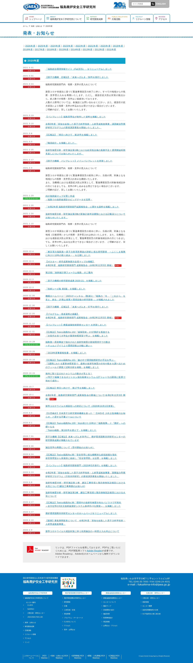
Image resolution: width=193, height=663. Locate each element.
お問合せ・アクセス (110, 626)
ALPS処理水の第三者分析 (151, 614)
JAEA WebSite (44, 657)
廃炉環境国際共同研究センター (75, 598)
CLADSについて (70, 622)
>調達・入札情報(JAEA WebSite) (96, 657)
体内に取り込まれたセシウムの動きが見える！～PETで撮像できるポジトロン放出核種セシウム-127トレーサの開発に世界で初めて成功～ (85, 377)
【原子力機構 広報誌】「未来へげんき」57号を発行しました (77, 307)
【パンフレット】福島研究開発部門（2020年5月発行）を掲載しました (81, 465)
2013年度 (87, 49)
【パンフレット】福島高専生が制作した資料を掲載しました (76, 117)
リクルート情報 (30, 634)
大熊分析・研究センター (36, 613)
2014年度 (75, 49)
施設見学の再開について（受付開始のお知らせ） (70, 447)
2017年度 (40, 49)
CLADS (30, 605)
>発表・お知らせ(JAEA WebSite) (59, 657)
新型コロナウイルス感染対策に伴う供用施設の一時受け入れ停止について (82, 531)
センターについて (109, 602)
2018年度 (28, 49)
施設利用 (106, 614)
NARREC (30, 609)
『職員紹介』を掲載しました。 (61, 143)
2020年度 (105, 46)
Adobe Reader (94, 551)
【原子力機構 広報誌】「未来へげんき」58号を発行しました (77, 77)
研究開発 (67, 602)
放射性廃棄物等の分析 (150, 610)
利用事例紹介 (108, 618)
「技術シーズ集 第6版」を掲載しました (65, 289)
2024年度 (55, 46)
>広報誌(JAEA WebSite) (113, 657)
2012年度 (99, 49)
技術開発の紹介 (108, 610)
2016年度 (52, 49)
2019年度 (118, 46)
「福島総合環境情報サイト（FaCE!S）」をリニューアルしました (79, 69)
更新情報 (145, 602)
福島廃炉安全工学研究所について (36, 598)
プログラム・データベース (73, 618)
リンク (27, 642)
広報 (65, 606)
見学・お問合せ (69, 630)
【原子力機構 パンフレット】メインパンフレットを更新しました (79, 161)
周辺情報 (106, 622)
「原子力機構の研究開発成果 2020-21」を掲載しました (74, 281)
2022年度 (80, 46)
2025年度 (43, 46)
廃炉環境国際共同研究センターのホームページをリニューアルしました (81, 513)
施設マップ (107, 606)
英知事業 (67, 614)
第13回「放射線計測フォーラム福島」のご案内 (69, 272)
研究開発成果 (29, 626)
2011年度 (111, 49)
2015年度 (64, 49)
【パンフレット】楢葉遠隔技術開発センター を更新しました (76, 325)
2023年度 (68, 46)
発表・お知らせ (30, 622)
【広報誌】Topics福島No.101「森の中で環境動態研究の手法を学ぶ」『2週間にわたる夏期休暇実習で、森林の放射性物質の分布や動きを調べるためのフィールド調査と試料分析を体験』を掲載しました (85, 363)
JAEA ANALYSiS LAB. (35, 617)
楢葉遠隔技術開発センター (112, 598)
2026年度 (30, 46)
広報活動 (28, 630)
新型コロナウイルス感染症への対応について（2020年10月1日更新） (80, 406)
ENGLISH (161, 4)
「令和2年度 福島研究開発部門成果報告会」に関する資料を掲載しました (82, 207)
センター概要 (147, 606)
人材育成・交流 (69, 610)
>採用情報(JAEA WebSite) (77, 657)
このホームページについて (31, 657)
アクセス (28, 638)
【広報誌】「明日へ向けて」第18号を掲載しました (71, 135)
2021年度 (93, 46)
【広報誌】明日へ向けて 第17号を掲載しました (70, 388)
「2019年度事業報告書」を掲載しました (66, 353)
